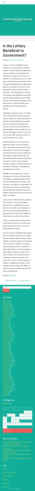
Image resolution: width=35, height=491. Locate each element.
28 (21, 424)
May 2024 (5, 348)
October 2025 (7, 313)
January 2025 (6, 331)
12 (13, 418)
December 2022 (7, 383)
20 (17, 421)
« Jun (4, 434)
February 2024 (7, 354)
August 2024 (6, 342)
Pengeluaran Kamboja (10, 472)
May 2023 (5, 372)
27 (17, 424)
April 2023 (5, 375)
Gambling (13, 275)
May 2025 (5, 323)
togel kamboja (7, 476)
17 (4, 421)
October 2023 (7, 362)
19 (13, 421)
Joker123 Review (24, 280)
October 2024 (7, 338)
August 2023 (6, 366)
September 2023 (7, 364)
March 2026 (6, 303)
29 (26, 424)
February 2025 (7, 329)
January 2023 (6, 381)
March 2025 (6, 327)
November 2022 (7, 385)
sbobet (5, 480)
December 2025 (7, 309)
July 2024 (5, 344)
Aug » (9, 434)
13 (17, 418)
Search (6, 290)
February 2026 (7, 305)
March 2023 (6, 377)
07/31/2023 (14, 60)
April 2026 (5, 301)
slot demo (6, 483)
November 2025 (7, 311)
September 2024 (8, 340)
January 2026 (6, 307)
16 (30, 418)
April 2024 (6, 350)
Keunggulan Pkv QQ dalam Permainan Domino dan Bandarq (17, 459)
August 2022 (6, 391)
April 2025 (5, 325)
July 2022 (5, 393)
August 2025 (6, 317)
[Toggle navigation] (4, 2)
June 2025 (5, 321)
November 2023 (7, 360)
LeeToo (22, 489)
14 (21, 418)
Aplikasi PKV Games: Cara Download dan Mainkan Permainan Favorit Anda (17, 451)
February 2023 (7, 379)
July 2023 (5, 368)
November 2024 (7, 336)
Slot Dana (6, 469)
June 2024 (6, 346)
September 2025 (7, 315)
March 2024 (6, 352)
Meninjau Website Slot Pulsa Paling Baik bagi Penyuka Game (15, 447)
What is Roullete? (11, 280)
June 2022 (5, 395)
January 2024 (6, 356)
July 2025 (5, 319)
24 (5, 424)
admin (22, 60)
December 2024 (7, 334)
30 (30, 424)
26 (13, 424)
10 (4, 418)
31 (4, 427)
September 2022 (7, 389)
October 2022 (7, 387)
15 (26, 418)
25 (9, 424)
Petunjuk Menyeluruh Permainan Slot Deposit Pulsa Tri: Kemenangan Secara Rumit (17, 443)
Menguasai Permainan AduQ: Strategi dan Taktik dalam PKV (17, 455)
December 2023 (7, 358)
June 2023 (5, 370)
